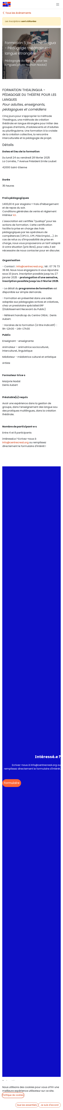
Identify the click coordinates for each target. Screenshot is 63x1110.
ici (14, 215)
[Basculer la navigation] (58, 4)
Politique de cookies (13, 1095)
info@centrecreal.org (29, 266)
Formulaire (11, 783)
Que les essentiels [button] (27, 1104)
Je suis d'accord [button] (49, 1104)
